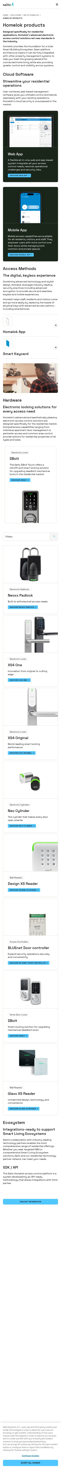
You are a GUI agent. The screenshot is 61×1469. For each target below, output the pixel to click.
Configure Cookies (30, 1456)
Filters (8, 536)
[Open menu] (57, 4)
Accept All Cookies (30, 1463)
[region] (30, 1446)
